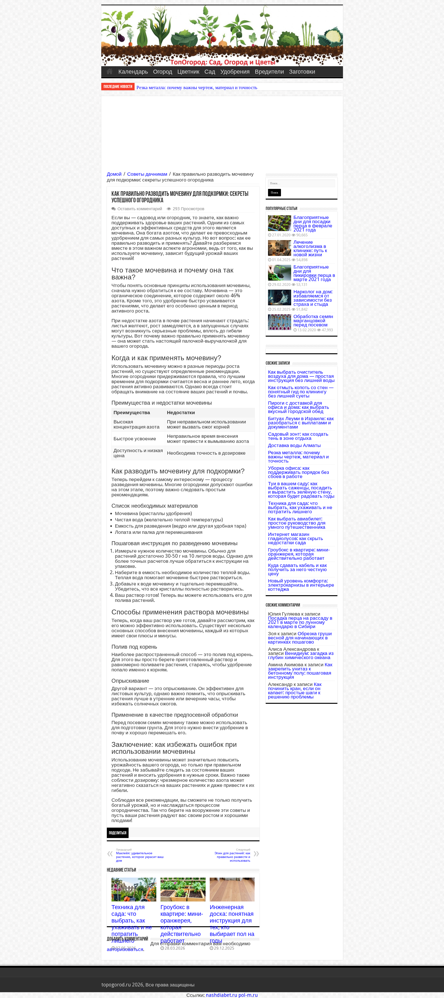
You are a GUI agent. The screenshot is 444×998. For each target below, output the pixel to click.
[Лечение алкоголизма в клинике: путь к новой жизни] (279, 248)
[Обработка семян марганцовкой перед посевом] (279, 322)
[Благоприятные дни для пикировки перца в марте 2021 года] (279, 273)
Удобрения (235, 71)
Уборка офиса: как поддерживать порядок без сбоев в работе (298, 472)
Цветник (188, 71)
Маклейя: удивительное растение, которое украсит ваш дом (139, 855)
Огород (162, 71)
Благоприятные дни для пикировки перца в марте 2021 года (314, 273)
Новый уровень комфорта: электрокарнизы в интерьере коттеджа (301, 585)
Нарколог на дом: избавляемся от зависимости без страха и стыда (313, 298)
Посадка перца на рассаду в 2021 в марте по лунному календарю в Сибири (300, 622)
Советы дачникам (147, 174)
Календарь (133, 71)
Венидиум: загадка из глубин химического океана (301, 655)
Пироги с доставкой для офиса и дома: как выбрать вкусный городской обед (298, 407)
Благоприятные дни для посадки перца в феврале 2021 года (312, 223)
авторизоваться (125, 949)
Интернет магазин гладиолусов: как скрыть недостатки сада (295, 538)
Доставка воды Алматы (294, 445)
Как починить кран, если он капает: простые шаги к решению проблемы (294, 690)
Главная (110, 71)
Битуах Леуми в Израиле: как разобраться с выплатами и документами (301, 423)
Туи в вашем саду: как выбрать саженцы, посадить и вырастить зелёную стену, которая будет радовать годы (301, 490)
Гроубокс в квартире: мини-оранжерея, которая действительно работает (299, 554)
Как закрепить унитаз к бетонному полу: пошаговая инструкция (300, 671)
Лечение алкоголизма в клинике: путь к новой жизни (310, 248)
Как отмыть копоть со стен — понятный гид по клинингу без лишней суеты (301, 392)
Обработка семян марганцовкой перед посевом (313, 320)
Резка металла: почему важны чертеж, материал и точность (196, 87)
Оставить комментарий (139, 208)
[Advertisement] (222, 136)
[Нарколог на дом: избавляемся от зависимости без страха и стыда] (279, 297)
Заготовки (302, 71)
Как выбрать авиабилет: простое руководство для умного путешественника (296, 523)
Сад (209, 71)
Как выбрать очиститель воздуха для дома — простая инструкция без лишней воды (301, 376)
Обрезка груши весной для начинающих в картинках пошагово (300, 638)
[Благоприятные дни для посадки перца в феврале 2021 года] (279, 223)
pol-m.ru (248, 995)
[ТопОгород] (222, 35)
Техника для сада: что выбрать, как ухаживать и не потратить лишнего (131, 924)
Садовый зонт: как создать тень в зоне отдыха (298, 436)
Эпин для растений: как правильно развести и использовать (232, 855)
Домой (114, 174)
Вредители (269, 71)
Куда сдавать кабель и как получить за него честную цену (297, 569)
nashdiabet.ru (221, 995)
